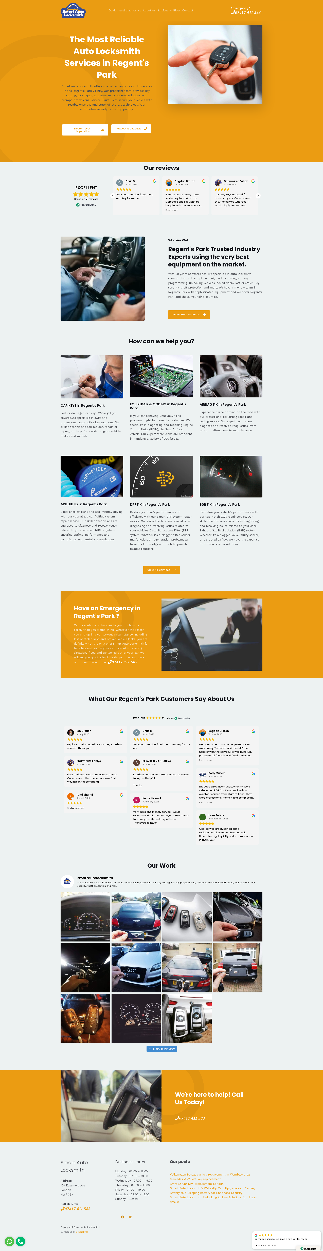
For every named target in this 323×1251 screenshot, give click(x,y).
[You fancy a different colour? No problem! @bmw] (187, 917)
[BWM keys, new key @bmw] (85, 967)
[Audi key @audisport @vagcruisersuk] (136, 967)
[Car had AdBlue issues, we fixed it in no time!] (85, 917)
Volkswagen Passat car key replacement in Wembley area (210, 1174)
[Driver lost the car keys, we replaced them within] (187, 1018)
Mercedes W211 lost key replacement (195, 1179)
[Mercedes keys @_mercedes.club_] (187, 967)
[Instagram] (130, 1217)
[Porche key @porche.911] (238, 967)
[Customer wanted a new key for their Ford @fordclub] (85, 1018)
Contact (187, 10)
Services (162, 10)
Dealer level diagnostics (125, 10)
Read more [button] (122, 210)
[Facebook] (122, 1217)
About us (149, 10)
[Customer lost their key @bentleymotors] (136, 917)
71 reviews (92, 199)
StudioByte (82, 1232)
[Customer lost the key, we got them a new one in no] (238, 917)
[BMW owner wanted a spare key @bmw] (136, 1018)
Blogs (177, 10)
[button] (112, 195)
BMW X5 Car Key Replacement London (197, 1183)
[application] (170, 10)
